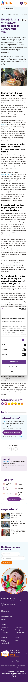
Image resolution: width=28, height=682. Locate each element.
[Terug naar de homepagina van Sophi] (6, 3)
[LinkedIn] (17, 661)
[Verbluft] (15, 403)
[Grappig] (12, 403)
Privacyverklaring (14, 667)
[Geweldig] (9, 403)
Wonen (17, 635)
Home (3, 614)
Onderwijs (17, 630)
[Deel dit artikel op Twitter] (13, 449)
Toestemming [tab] (5, 313)
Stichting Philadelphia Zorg (15, 655)
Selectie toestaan (14, 366)
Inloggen (19, 436)
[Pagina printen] (22, 20)
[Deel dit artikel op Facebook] (9, 449)
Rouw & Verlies (19, 627)
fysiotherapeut (5, 174)
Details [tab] (14, 313)
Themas (8, 14)
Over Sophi (4, 619)
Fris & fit (17, 640)
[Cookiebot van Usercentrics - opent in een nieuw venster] (19, 309)
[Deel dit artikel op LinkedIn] (18, 449)
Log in (4, 421)
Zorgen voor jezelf (20, 632)
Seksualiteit (4, 637)
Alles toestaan (14, 361)
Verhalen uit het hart (7, 616)
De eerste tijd (4, 627)
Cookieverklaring (21, 665)
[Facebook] (10, 661)
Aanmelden (6, 562)
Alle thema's (13, 499)
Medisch (17, 637)
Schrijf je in (6, 461)
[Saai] (19, 403)
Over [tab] (23, 313)
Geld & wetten (5, 643)
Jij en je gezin (16, 14)
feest (2, 124)
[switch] (24, 345)
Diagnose (3, 630)
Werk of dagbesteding (5, 641)
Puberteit (3, 635)
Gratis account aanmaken (12, 432)
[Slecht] (22, 403)
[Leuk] (2, 403)
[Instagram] (14, 661)
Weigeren (14, 372)
